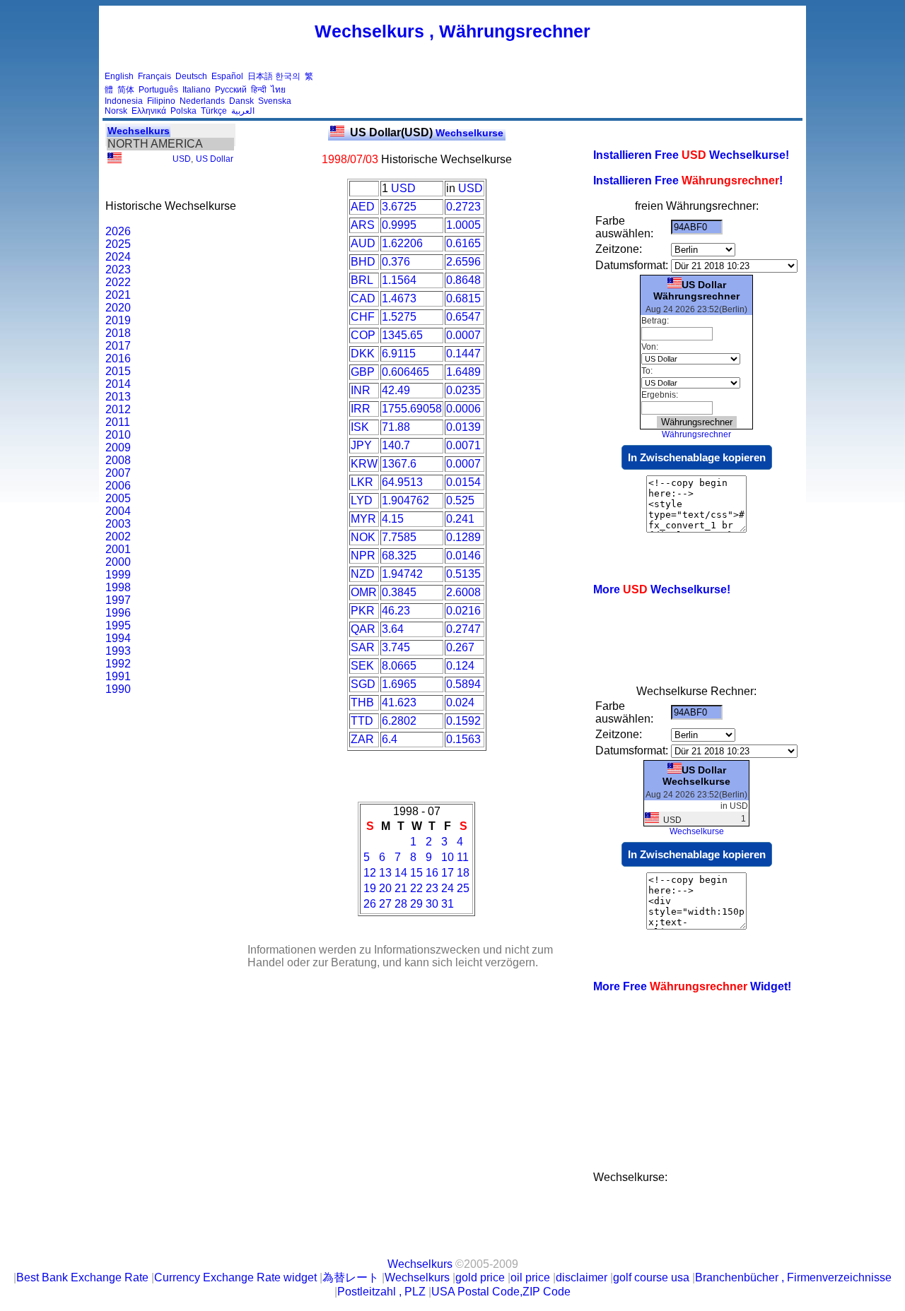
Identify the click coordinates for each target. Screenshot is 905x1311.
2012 (118, 409)
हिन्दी (259, 90)
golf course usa (651, 1277)
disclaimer (581, 1277)
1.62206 (402, 243)
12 (369, 873)
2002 (118, 536)
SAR (363, 647)
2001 (118, 549)
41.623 (399, 702)
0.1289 (463, 537)
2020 (118, 308)
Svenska (274, 101)
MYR (363, 519)
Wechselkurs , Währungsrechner (452, 31)
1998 (118, 587)
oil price (530, 1277)
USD (182, 159)
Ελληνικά (149, 111)
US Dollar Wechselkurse (696, 775)
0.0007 (463, 335)
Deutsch (191, 76)
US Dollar (214, 159)
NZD (363, 574)
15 (416, 873)
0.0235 (463, 390)
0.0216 (463, 611)
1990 (118, 689)
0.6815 (463, 298)
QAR (363, 629)
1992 (118, 664)
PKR (363, 611)
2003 (118, 524)
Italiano (196, 90)
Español (227, 76)
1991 (118, 676)
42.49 (396, 390)
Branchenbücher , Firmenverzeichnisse (793, 1277)
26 (369, 904)
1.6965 (399, 684)
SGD (363, 684)
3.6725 (399, 207)
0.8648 (463, 280)
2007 (118, 473)
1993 (118, 651)
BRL (362, 280)
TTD (362, 721)
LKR (362, 482)
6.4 (389, 739)
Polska (183, 111)
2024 (118, 257)
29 (416, 904)
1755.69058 (412, 409)
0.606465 (405, 372)
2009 (118, 447)
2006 (118, 486)
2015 (118, 371)
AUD (363, 243)
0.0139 (463, 427)
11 (463, 857)
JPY (361, 445)
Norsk (116, 111)
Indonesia (124, 101)
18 (463, 873)
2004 (118, 511)
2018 (118, 333)
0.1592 (463, 721)
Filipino (161, 101)
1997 (118, 600)
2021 (118, 295)
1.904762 (405, 500)
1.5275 (399, 317)
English (119, 76)
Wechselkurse (426, 132)
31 (447, 904)
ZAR (362, 739)
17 (447, 873)
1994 (118, 638)
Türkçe (214, 111)
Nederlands (202, 101)
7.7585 (399, 537)
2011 (117, 422)
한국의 (287, 76)
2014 (118, 384)
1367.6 (399, 464)
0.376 (396, 262)
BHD (363, 262)
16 (432, 873)
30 (432, 904)
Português (158, 90)
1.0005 (463, 225)
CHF (363, 317)
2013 (118, 397)
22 (416, 888)
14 (401, 873)
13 (385, 873)
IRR (360, 409)
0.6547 (463, 317)
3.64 (393, 629)
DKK (363, 354)
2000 (118, 562)
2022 (118, 282)
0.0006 (463, 409)
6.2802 (399, 721)
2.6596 (463, 262)
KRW (364, 464)
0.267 (460, 647)
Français (154, 76)
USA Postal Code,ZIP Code (501, 1292)
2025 (118, 244)
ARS (363, 225)
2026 (118, 231)
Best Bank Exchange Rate (82, 1277)
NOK (363, 537)
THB (362, 702)
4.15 (393, 519)
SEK (362, 666)
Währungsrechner (696, 434)
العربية (243, 111)
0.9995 (399, 225)
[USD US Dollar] (114, 160)
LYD (362, 500)
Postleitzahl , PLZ (381, 1292)
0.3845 (399, 592)
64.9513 (402, 482)
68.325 (399, 556)
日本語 (260, 76)
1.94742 (402, 574)
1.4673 (399, 298)
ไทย (278, 90)
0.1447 (463, 354)
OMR (364, 592)
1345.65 (402, 335)
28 (401, 904)
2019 (118, 320)
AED (363, 207)
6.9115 (399, 354)
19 (369, 888)
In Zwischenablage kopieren (697, 457)
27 (385, 904)
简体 (125, 90)
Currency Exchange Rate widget (235, 1277)
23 (432, 888)
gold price (480, 1277)
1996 (118, 613)
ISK (360, 427)
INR (360, 390)
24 (447, 888)
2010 (118, 435)
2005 (118, 498)
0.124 (460, 666)
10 (447, 857)
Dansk (241, 101)
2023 (118, 269)
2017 (118, 346)
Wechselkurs (138, 130)
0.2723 (463, 207)
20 (385, 888)
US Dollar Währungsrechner (696, 290)
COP (363, 335)
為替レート (350, 1277)
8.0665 (399, 666)
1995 (118, 625)
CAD (363, 298)
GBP (363, 372)
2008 (118, 460)
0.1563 (463, 739)
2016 (118, 358)
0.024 (460, 702)
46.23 (396, 611)
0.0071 (463, 445)
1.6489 (463, 372)
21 (401, 888)
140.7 (396, 445)
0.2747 (463, 629)
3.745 (396, 647)
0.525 (460, 500)
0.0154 (463, 482)
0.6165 (463, 243)
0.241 (460, 519)
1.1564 (399, 280)
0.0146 (463, 556)
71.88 (396, 427)
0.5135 (463, 574)
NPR (363, 556)
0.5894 (463, 684)
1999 (118, 575)
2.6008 (463, 592)
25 (463, 888)
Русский (231, 90)
